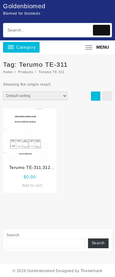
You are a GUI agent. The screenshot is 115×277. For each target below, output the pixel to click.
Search (13, 235)
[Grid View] (95, 96)
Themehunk (91, 271)
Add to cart (32, 185)
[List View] (107, 96)
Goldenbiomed (24, 6)
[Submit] (101, 30)
